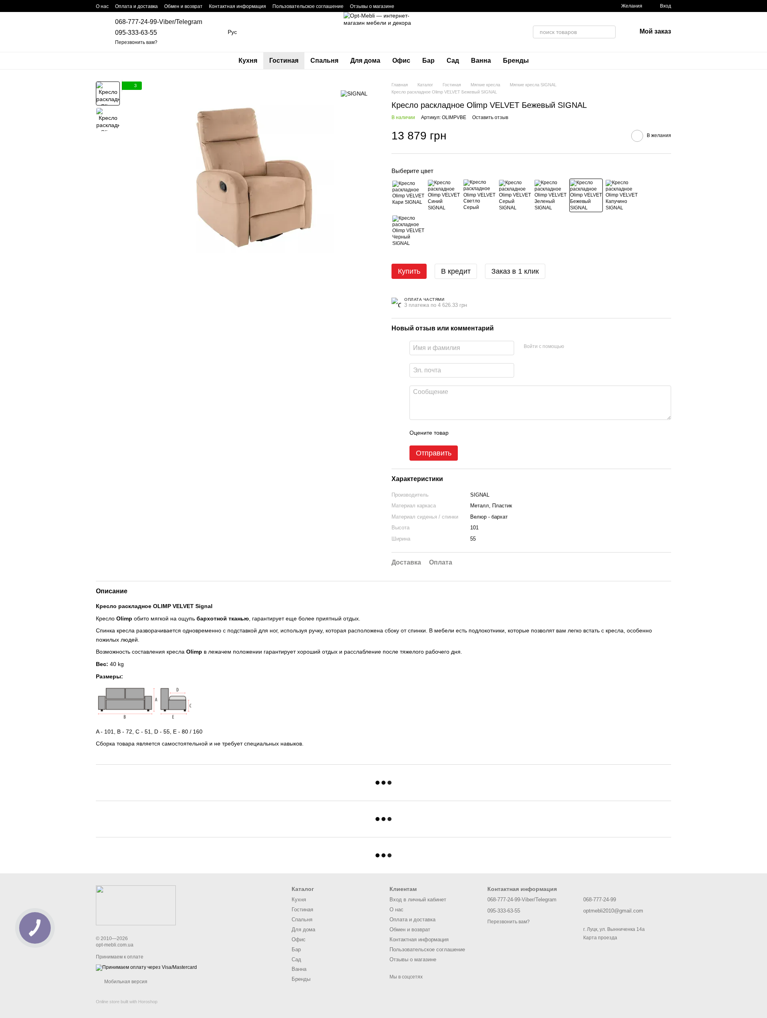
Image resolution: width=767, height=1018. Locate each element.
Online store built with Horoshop (126, 1001)
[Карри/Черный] (408, 195)
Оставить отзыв (490, 117)
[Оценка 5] (513, 432)
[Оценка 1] (461, 432)
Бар (428, 60)
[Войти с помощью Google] (585, 347)
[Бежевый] (586, 195)
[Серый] (515, 195)
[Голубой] (444, 195)
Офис (401, 60)
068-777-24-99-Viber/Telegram (158, 21)
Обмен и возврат (183, 6)
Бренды (516, 60)
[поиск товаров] (609, 32)
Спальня (324, 60)
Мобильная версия (125, 981)
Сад (453, 60)
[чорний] (408, 231)
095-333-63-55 (136, 32)
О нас (102, 6)
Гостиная (283, 60)
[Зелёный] (550, 195)
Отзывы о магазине (372, 6)
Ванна (481, 60)
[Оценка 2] (474, 432)
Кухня (247, 60)
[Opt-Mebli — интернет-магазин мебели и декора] (136, 905)
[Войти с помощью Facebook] (573, 347)
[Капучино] (621, 195)
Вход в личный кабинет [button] (417, 900)
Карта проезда (600, 937)
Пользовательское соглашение (308, 6)
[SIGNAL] (354, 93)
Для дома (365, 60)
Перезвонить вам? (136, 42)
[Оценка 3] (487, 432)
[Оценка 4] (500, 432)
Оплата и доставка (136, 6)
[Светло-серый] (479, 195)
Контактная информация (237, 6)
